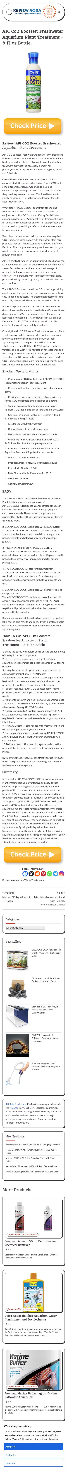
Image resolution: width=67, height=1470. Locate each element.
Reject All (10, 1463)
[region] (33, 1445)
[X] (31, 873)
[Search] (59, 12)
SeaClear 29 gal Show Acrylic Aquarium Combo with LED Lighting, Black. (45, 1009)
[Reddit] (37, 873)
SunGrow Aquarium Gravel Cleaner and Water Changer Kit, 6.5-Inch (46, 1066)
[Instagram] (61, 873)
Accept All (10, 1446)
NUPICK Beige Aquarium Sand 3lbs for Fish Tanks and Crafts (32, 1171)
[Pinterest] (43, 873)
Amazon (14, 1107)
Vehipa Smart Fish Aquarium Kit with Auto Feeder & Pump (31, 1166)
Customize (10, 1455)
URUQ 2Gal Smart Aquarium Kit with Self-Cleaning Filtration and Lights (46, 953)
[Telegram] (55, 873)
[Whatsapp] (49, 873)
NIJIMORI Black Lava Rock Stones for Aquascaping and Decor (33, 1144)
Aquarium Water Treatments (28, 880)
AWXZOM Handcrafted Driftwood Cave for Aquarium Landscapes (45, 1038)
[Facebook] (25, 873)
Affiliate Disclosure (16, 1104)
